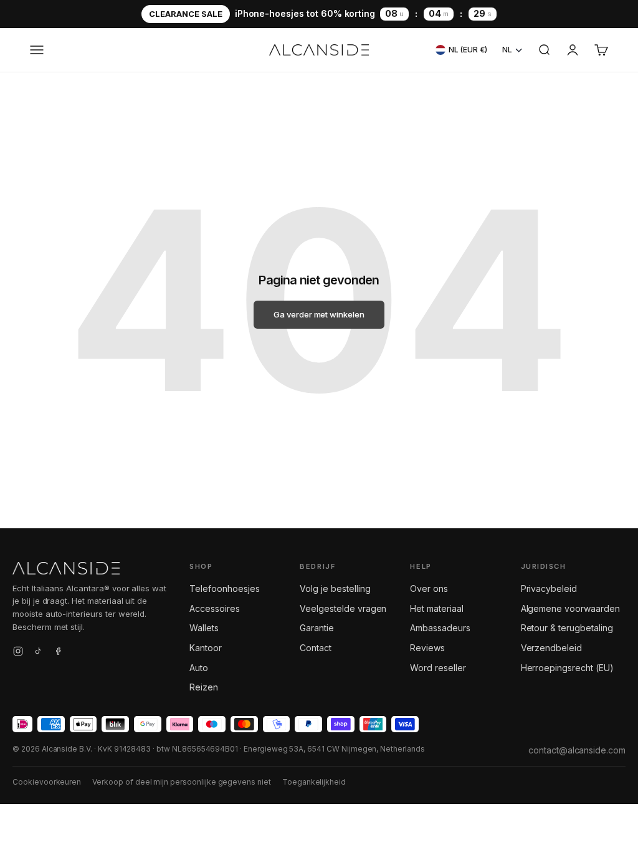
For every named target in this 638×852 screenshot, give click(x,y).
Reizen (203, 687)
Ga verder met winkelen (319, 314)
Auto (198, 667)
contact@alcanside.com (577, 750)
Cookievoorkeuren (46, 782)
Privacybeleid (549, 588)
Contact (315, 647)
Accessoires (214, 608)
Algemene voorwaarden (570, 608)
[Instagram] (18, 653)
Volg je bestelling (335, 588)
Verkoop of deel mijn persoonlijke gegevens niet (181, 782)
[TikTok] (38, 653)
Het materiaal (436, 608)
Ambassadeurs (440, 627)
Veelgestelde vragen (343, 608)
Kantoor (205, 647)
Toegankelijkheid (314, 782)
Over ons (429, 588)
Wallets (204, 627)
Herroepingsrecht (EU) (567, 667)
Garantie (317, 627)
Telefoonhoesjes (224, 588)
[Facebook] (58, 653)
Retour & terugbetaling (567, 627)
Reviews (427, 647)
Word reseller (437, 667)
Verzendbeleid (551, 647)
